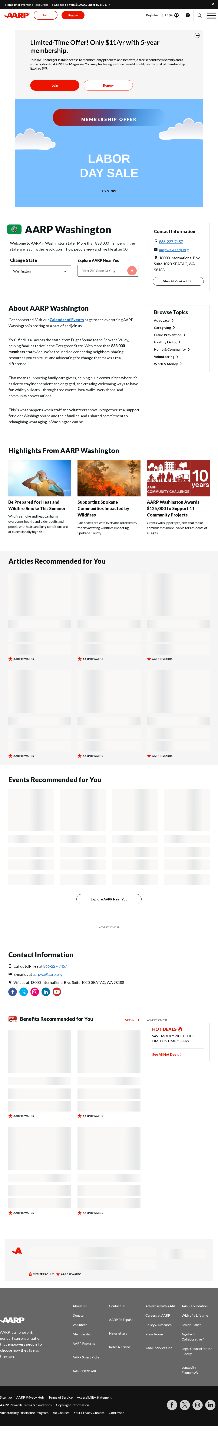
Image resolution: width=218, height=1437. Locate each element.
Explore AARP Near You (98, 260)
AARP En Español (121, 1319)
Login (169, 15)
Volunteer (80, 1325)
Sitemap (6, 1397)
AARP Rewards (84, 1343)
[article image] (39, 495)
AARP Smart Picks (86, 1357)
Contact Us (117, 1306)
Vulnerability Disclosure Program (24, 1413)
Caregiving (162, 327)
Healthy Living (165, 342)
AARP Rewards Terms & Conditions (26, 1405)
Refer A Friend (119, 1347)
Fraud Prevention (168, 335)
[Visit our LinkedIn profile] (46, 992)
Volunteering (164, 357)
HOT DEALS (164, 1029)
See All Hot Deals (165, 1054)
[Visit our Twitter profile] (23, 992)
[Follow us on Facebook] (12, 992)
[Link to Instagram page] (34, 992)
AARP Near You (84, 1371)
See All (130, 1020)
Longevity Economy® (190, 1369)
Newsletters (118, 1333)
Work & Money (166, 364)
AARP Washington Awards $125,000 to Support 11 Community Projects (173, 508)
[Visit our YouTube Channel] (57, 992)
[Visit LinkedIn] (210, 1405)
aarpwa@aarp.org (174, 249)
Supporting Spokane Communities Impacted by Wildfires (103, 508)
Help (188, 15)
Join (55, 85)
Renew (108, 85)
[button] (199, 15)
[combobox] (108, 271)
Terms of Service (60, 1397)
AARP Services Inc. (159, 1348)
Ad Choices (61, 1413)
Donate (78, 1315)
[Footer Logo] (23, 1320)
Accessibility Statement (94, 1397)
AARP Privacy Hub (30, 1397)
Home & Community (170, 349)
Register (152, 15)
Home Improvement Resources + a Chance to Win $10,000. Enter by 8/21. (56, 4)
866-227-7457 (171, 241)
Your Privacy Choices (89, 1413)
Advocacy (162, 320)
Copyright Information (72, 1405)
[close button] (197, 35)
